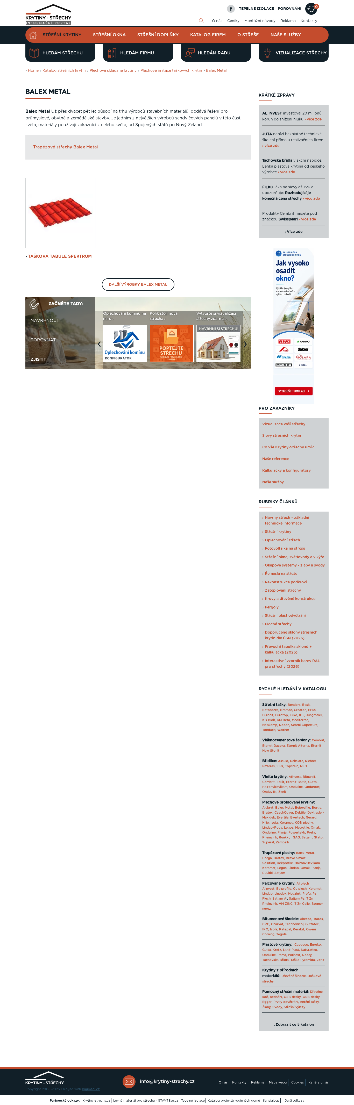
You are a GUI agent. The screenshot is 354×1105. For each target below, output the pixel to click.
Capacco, (301, 944)
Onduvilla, (269, 791)
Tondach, (269, 729)
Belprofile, (284, 888)
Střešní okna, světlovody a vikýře (294, 557)
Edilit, (281, 782)
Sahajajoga (271, 1100)
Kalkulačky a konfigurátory (286, 470)
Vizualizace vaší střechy (283, 424)
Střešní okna (109, 35)
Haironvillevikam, (275, 786)
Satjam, (307, 837)
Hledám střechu (63, 53)
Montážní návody (259, 21)
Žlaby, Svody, (272, 1007)
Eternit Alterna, (298, 745)
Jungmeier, (314, 715)
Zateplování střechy (283, 590)
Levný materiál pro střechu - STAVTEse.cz (145, 1100)
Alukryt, (268, 807)
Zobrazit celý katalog (294, 1025)
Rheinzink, (270, 837)
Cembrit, (318, 740)
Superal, (268, 842)
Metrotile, (302, 827)
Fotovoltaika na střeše (285, 548)
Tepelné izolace (193, 1100)
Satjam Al (279, 898)
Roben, (284, 725)
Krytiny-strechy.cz (96, 1100)
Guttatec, (312, 924)
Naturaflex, (309, 949)
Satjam (279, 872)
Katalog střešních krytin (64, 71)
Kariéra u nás (318, 1082)
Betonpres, (270, 710)
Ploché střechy (278, 624)
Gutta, (312, 782)
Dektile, (300, 812)
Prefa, (311, 832)
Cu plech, (300, 888)
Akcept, (306, 919)
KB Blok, (269, 720)
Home (33, 71)
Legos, (289, 827)
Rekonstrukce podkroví (286, 582)
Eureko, (316, 944)
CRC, (266, 924)
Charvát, (277, 924)
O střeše (248, 35)
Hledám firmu (137, 53)
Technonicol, (294, 924)
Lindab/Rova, (272, 827)
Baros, (319, 919)
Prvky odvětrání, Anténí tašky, (296, 1001)
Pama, (282, 955)
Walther (283, 729)
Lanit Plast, (291, 949)
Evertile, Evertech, (291, 817)
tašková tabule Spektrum (60, 256)
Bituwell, (309, 776)
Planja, (282, 832)
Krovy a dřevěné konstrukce (290, 599)
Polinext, (294, 955)
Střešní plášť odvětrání (285, 616)
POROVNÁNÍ (289, 9)
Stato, (318, 837)
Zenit (282, 791)
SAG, (297, 837)
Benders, (294, 704)
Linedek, (280, 893)
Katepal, (285, 929)
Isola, (275, 822)
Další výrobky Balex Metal (138, 284)
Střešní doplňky (158, 35)
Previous (100, 346)
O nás (217, 21)
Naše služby (286, 35)
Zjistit (38, 359)
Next (246, 346)
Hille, (266, 822)
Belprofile (302, 807)
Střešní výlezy (294, 1007)
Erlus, (312, 710)
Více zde (295, 232)
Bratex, (267, 812)
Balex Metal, (284, 807)
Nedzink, (294, 893)
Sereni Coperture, (304, 725)
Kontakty (309, 21)
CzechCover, (284, 812)
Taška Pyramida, (303, 960)
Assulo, (283, 761)
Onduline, (296, 786)
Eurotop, (282, 715)
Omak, (316, 827)
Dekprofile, (285, 863)
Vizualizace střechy (301, 53)
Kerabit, (299, 929)
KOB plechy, (304, 822)
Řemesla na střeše (281, 574)
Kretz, (277, 949)
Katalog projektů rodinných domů (234, 1100)
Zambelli (282, 842)
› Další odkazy (293, 1100)
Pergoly (272, 607)
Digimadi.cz (91, 1089)
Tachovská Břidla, (275, 960)
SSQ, (280, 766)
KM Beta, (284, 720)
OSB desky (292, 997)
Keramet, (286, 822)
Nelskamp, (270, 725)
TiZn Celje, (302, 903)
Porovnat (43, 340)
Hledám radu (214, 53)
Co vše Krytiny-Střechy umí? (288, 447)
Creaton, (300, 710)
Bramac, (286, 710)
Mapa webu (278, 1082)
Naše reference (275, 459)
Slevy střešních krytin (281, 435)
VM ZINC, (286, 903)
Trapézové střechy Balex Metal (65, 147)
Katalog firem (208, 35)
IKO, (265, 929)
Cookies (297, 1082)
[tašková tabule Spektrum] (60, 213)
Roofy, (307, 955)
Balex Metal (216, 71)
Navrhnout (45, 321)
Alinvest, (295, 776)
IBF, (302, 715)
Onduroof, (312, 786)
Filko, (294, 715)
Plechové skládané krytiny (113, 71)
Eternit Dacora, (274, 745)
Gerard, (311, 817)
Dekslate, (297, 761)
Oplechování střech (282, 540)
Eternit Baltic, (296, 782)
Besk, (306, 704)
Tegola (281, 934)
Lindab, (294, 868)
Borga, (317, 807)
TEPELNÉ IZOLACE (256, 9)
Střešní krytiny (62, 35)
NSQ (303, 766)
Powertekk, (297, 832)
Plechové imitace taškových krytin (171, 71)
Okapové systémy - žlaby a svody (295, 565)
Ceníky (233, 21)
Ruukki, (284, 837)
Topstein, (292, 766)
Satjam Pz (297, 898)
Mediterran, (300, 720)
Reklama (288, 21)
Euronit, (268, 715)
